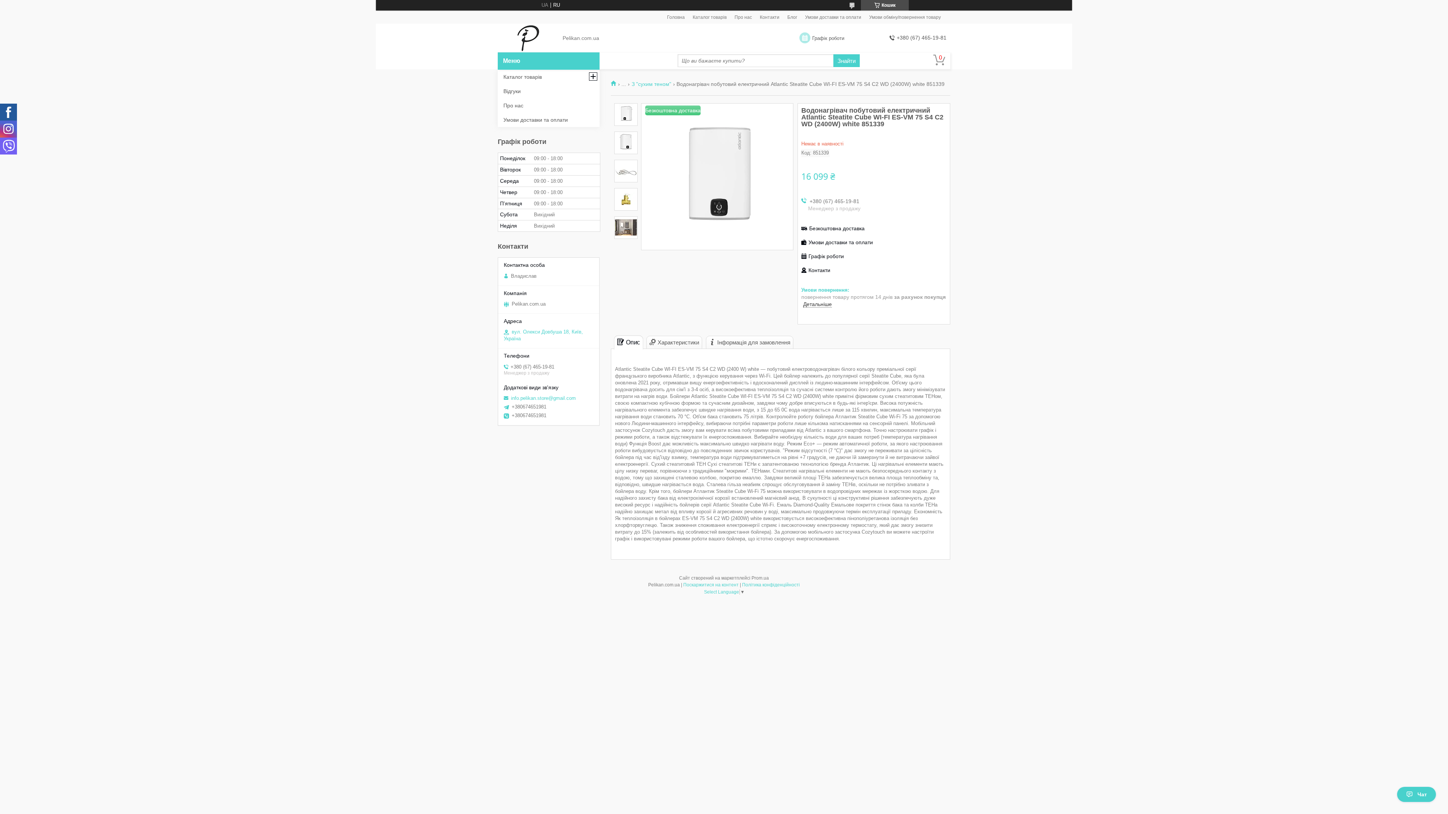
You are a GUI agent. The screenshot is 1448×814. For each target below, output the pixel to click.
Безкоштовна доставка (837, 228)
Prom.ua (760, 578)
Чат (1422, 794)
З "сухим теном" (651, 84)
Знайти (847, 61)
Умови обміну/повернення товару (905, 17)
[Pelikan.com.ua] (528, 38)
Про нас (743, 17)
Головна (676, 17)
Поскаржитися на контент (711, 585)
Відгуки (512, 91)
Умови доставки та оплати (833, 17)
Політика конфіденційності (771, 585)
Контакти (769, 17)
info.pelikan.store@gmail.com (543, 398)
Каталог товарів (710, 17)
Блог (792, 17)
